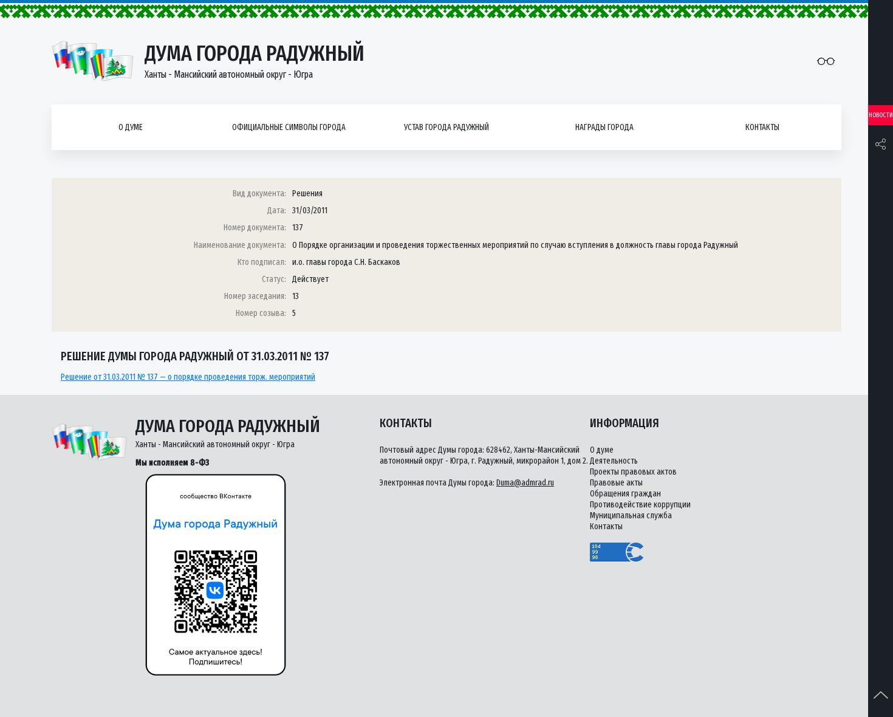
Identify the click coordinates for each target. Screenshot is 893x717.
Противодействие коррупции (640, 504)
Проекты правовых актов (633, 472)
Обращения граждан (625, 494)
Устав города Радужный (446, 127)
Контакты (762, 127)
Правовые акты (616, 483)
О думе (130, 127)
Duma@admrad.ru (525, 483)
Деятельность (614, 461)
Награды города (604, 127)
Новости (881, 115)
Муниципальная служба (631, 515)
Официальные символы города (289, 127)
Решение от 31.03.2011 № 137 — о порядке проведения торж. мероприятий (188, 377)
